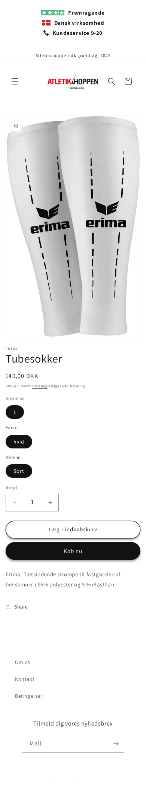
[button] (15, 81)
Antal (11, 487)
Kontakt (24, 679)
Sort (18, 471)
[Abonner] (115, 744)
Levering (40, 386)
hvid (18, 441)
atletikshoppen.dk (63, 780)
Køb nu (73, 551)
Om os (22, 662)
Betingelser (29, 696)
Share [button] (21, 606)
